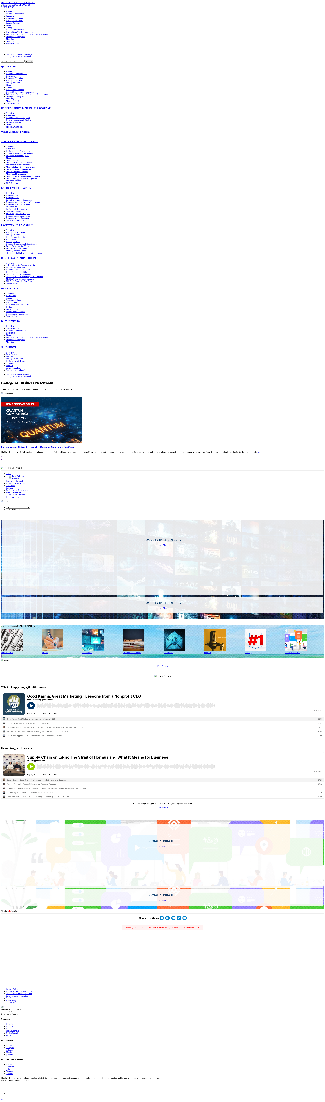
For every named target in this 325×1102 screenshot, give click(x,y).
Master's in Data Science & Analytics (21, 167)
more (260, 452)
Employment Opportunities (17, 996)
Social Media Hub (13, 368)
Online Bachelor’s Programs (15, 131)
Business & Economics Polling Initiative (22, 244)
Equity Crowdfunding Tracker (18, 246)
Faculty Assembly (13, 235)
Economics (10, 16)
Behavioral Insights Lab (15, 267)
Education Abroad (13, 122)
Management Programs (15, 37)
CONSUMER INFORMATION (19, 994)
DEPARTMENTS (10, 321)
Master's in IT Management (17, 174)
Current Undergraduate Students (19, 120)
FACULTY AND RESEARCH (17, 225)
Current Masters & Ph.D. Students (20, 153)
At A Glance (11, 296)
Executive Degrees (13, 195)
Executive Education (14, 18)
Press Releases (12, 354)
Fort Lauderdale (12, 1031)
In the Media (87, 653)
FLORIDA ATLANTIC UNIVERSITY (18, 3)
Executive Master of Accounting (19, 200)
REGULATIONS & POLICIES (19, 991)
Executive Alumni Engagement (18, 218)
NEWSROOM (8, 347)
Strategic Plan (11, 316)
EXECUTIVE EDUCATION (16, 188)
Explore (162, 846)
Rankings (248, 653)
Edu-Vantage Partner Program (18, 213)
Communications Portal (15, 370)
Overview (10, 113)
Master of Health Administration (19, 162)
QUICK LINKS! (9, 66)
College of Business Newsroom (18, 57)
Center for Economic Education (18, 272)
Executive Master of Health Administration (23, 202)
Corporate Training (13, 211)
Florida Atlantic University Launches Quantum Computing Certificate (37, 447)
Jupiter (8, 1035)
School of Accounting (15, 43)
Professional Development (16, 209)
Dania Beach (11, 1026)
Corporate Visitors (13, 300)
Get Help (9, 998)
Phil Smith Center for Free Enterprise (21, 281)
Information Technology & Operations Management (27, 34)
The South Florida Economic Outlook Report (24, 253)
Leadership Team (13, 309)
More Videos (162, 666)
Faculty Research (13, 23)
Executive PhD (12, 207)
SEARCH (29, 61)
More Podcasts (162, 808)
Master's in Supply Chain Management (21, 178)
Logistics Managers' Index (16, 248)
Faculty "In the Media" (15, 359)
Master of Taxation (13, 181)
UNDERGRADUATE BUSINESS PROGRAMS (26, 108)
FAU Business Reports (15, 237)
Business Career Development (18, 118)
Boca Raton (11, 1024)
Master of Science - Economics (18, 169)
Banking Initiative (13, 242)
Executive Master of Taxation (18, 204)
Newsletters (10, 363)
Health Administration (15, 30)
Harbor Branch (12, 1033)
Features (9, 356)
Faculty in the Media (14, 21)
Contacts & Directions (15, 220)
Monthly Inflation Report (16, 251)
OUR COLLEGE (10, 288)
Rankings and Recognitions (17, 314)
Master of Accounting (14, 160)
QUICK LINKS (7, 7)
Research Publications (132, 653)
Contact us (10, 1003)
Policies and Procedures (15, 312)
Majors (9, 124)
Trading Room (12, 283)
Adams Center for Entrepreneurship (20, 265)
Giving (9, 27)
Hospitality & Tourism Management (20, 32)
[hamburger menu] (162, 49)
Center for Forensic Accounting (18, 274)
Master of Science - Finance (17, 172)
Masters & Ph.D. (13, 41)
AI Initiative (11, 239)
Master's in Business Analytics (18, 165)
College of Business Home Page (19, 54)
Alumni (9, 11)
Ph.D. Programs (12, 183)
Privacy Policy (12, 989)
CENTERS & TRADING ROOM (18, 258)
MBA (8, 158)
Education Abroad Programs (17, 156)
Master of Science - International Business (23, 176)
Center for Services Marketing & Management (24, 276)
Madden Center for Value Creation (20, 279)
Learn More (162, 545)
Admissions (10, 115)
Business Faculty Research (17, 361)
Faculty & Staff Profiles (15, 232)
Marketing (10, 39)
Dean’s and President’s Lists (17, 305)
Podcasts (9, 365)
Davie (8, 1028)
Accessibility (11, 1000)
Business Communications (16, 14)
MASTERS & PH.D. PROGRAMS (19, 141)
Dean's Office (11, 302)
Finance (9, 25)
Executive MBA (12, 197)
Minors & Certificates (14, 127)
